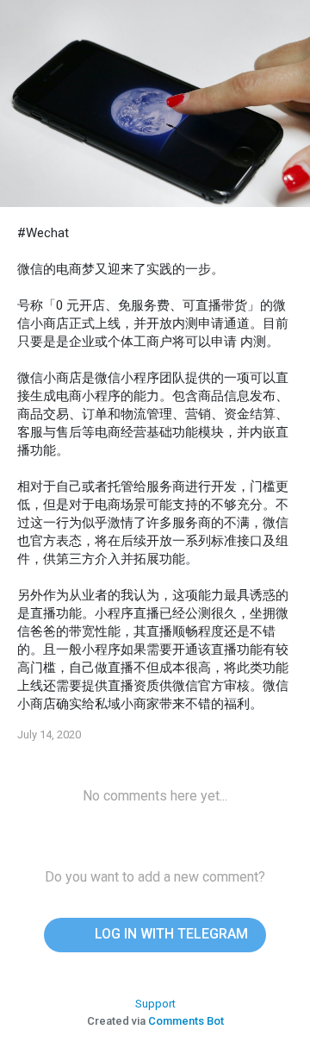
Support (155, 1003)
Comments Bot (186, 1020)
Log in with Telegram (169, 934)
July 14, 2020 (49, 734)
